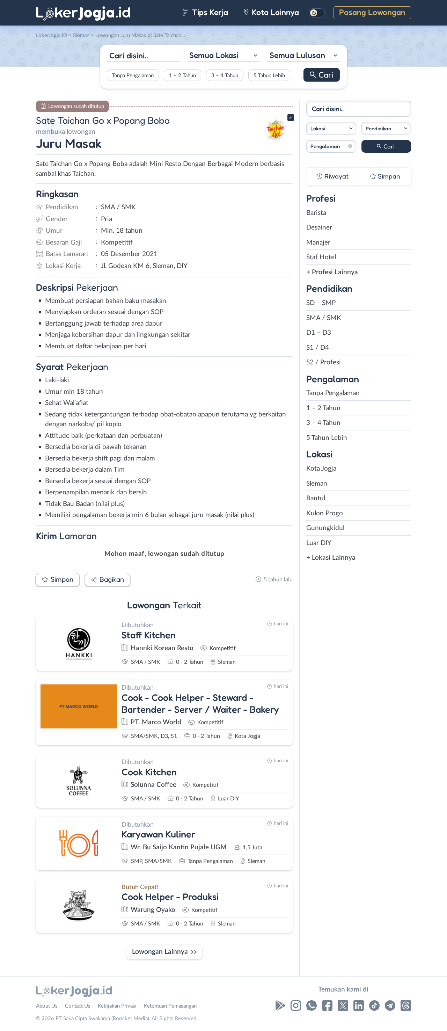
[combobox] (223, 56)
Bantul (315, 498)
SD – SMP (321, 303)
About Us (47, 1006)
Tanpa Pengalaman (133, 75)
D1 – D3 (318, 332)
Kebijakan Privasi (117, 1006)
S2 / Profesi (323, 362)
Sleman (316, 483)
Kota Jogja (321, 468)
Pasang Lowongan (372, 12)
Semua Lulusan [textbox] (297, 55)
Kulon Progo (324, 513)
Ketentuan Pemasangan (170, 1006)
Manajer (318, 242)
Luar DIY (318, 543)
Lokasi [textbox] (317, 128)
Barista (316, 213)
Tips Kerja (209, 12)
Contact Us (77, 1006)
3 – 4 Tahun (224, 75)
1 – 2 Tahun (182, 75)
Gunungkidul (325, 528)
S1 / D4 (317, 347)
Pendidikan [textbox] (378, 128)
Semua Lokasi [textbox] (214, 55)
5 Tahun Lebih (269, 75)
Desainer (319, 227)
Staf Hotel (321, 257)
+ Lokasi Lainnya (331, 557)
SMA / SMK (323, 318)
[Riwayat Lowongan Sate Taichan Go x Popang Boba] (275, 143)
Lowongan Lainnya (160, 952)
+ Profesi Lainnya (332, 272)
